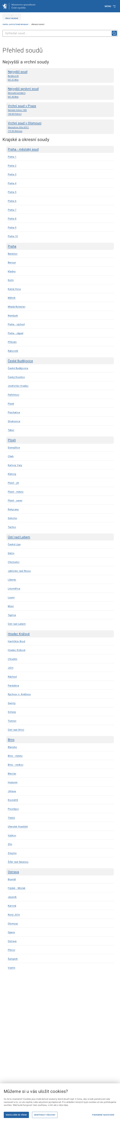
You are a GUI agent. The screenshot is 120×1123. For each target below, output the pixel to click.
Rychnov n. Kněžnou (19, 694)
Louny (11, 597)
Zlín (10, 844)
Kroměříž (13, 800)
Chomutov (14, 562)
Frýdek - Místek (16, 888)
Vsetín (11, 967)
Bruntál (12, 879)
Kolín (11, 280)
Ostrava (12, 941)
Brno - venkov (15, 764)
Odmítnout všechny (44, 1115)
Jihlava (12, 791)
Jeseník (12, 897)
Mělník (12, 297)
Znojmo (12, 853)
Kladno (12, 271)
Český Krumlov (16, 377)
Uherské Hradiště (18, 826)
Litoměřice (14, 588)
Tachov (12, 527)
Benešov (13, 253)
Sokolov (12, 518)
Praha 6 (12, 201)
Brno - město (15, 755)
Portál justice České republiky (16, 24)
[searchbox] (60, 33)
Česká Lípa (14, 544)
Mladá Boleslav (16, 306)
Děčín (11, 553)
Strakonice (14, 421)
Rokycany (13, 509)
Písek (11, 403)
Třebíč (11, 817)
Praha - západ (15, 333)
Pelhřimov (13, 394)
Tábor (11, 430)
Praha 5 (12, 192)
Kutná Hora (14, 289)
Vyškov (12, 835)
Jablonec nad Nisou (19, 571)
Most (11, 606)
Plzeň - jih (13, 482)
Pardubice (13, 685)
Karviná (12, 905)
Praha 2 (12, 165)
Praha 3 (12, 174)
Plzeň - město (16, 491)
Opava (11, 932)
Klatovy (12, 474)
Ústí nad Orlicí (16, 729)
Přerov (11, 950)
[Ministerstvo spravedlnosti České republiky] (18, 6)
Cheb (11, 456)
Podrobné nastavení (103, 1115)
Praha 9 (12, 227)
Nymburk (13, 315)
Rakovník (13, 351)
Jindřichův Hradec (18, 385)
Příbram (12, 342)
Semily (12, 703)
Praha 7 (12, 209)
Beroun (12, 262)
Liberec (12, 579)
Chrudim (12, 659)
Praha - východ (16, 324)
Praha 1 (12, 156)
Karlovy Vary (15, 465)
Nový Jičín (14, 914)
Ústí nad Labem (17, 623)
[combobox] (60, 33)
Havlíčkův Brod (16, 641)
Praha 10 (13, 236)
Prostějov (13, 809)
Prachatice (14, 412)
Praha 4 (12, 183)
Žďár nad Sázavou (18, 861)
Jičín (10, 667)
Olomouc (13, 923)
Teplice (12, 615)
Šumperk (13, 958)
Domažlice (14, 447)
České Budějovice (18, 368)
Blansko (12, 747)
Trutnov (12, 720)
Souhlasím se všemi (16, 1115)
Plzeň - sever (15, 500)
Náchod (12, 676)
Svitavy (12, 712)
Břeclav (12, 773)
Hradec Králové (16, 650)
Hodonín (13, 782)
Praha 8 (12, 218)
